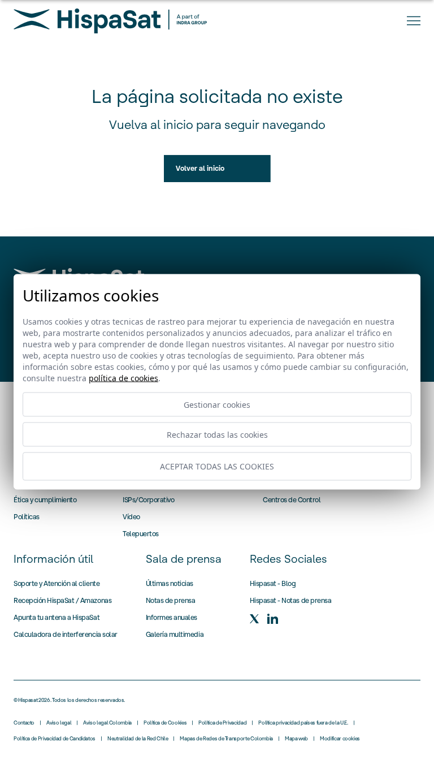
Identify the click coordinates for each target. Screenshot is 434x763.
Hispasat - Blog (273, 583)
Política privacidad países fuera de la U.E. (303, 722)
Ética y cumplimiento (45, 499)
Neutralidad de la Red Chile (137, 738)
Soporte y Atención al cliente (56, 583)
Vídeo (131, 516)
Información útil (53, 559)
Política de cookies (123, 377)
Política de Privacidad (222, 722)
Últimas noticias (169, 583)
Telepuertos (141, 533)
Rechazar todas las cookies (217, 434)
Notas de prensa (171, 600)
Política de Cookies (165, 722)
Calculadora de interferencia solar (66, 634)
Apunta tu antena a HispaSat (56, 617)
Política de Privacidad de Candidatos (55, 738)
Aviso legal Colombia (107, 722)
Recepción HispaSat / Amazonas (62, 600)
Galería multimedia (174, 634)
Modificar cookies (340, 738)
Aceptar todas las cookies (217, 466)
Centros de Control (291, 499)
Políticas (27, 516)
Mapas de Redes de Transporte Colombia (226, 738)
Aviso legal (58, 722)
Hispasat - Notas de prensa (291, 600)
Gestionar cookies (217, 404)
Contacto (24, 722)
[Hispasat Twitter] (254, 618)
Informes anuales (171, 617)
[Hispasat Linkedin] (272, 619)
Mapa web (296, 738)
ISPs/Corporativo (148, 499)
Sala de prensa (184, 559)
